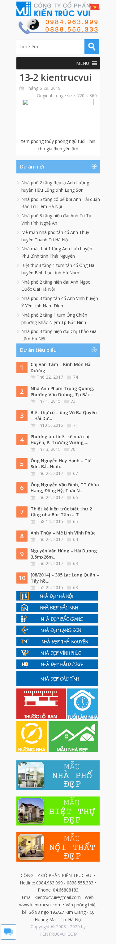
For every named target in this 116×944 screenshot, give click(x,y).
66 (75, 497)
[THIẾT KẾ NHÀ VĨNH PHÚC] (57, 656)
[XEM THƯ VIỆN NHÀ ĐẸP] (73, 750)
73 (73, 401)
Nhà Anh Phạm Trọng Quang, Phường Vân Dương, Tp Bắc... (62, 391)
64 (75, 539)
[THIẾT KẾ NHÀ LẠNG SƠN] (57, 633)
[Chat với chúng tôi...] (8, 938)
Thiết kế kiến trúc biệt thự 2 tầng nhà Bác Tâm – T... (61, 512)
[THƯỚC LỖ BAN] (41, 718)
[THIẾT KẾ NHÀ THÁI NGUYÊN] (57, 644)
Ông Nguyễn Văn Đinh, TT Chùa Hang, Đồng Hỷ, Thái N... (65, 488)
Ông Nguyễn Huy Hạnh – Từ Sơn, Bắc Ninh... (61, 464)
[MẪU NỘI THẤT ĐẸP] (58, 860)
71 (75, 425)
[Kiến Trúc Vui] (58, 9)
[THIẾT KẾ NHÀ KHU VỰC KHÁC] (57, 685)
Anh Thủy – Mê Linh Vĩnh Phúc (63, 533)
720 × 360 (87, 95)
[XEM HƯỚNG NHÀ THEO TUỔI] (32, 750)
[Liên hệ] (58, 32)
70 (73, 449)
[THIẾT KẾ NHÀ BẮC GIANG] (57, 622)
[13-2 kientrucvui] (58, 103)
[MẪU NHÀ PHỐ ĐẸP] (58, 788)
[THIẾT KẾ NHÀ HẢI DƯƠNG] (57, 667)
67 (75, 473)
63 (75, 563)
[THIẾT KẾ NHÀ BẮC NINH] (57, 610)
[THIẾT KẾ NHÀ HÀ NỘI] (57, 599)
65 (75, 521)
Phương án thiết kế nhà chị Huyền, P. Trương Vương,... (60, 440)
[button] (82, 63)
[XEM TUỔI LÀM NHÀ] (82, 718)
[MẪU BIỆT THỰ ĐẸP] (58, 824)
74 (75, 377)
